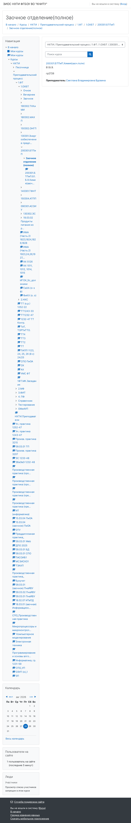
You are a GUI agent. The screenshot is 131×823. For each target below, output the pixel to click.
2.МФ (21, 388)
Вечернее (29, 94)
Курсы (23, 24)
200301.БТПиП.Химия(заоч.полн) (65, 63)
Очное (27, 90)
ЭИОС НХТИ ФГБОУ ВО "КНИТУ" (25, 4)
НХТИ (33, 24)
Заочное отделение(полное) (25, 28)
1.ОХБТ (90, 24)
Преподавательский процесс (57, 24)
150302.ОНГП (28, 128)
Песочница (22, 67)
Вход (123, 4)
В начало (11, 24)
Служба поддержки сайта (29, 802)
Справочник (25, 400)
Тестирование (26, 404)
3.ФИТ (22, 392)
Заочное (28, 98)
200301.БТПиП (105, 24)
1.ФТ (80, 24)
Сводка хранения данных (25, 815)
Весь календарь (15, 738)
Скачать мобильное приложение (29, 818)
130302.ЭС (29, 213)
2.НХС (24, 299)
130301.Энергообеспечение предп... (28, 139)
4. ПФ (21, 396)
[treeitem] (21, 362)
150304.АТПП (28, 198)
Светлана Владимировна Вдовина (86, 80)
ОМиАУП (23, 408)
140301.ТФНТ (28, 191)
